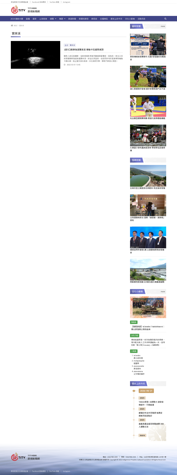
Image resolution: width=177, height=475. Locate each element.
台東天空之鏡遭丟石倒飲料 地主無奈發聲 (147, 188)
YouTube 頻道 (54, 2)
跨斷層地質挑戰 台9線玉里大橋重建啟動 (147, 281)
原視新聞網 (34, 11)
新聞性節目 (83, 18)
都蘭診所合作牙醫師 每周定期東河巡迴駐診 (150, 414)
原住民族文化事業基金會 (19, 2)
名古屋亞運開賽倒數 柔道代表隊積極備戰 (147, 118)
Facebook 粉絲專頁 (39, 2)
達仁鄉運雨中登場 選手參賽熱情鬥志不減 (147, 88)
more (142, 435)
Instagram (66, 2)
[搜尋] (165, 18)
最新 (34, 18)
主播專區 (104, 18)
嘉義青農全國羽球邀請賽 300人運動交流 (151, 425)
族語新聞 (72, 18)
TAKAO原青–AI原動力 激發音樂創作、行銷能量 (151, 403)
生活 (66, 45)
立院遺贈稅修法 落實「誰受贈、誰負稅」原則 (147, 219)
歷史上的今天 (116, 18)
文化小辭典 (130, 18)
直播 (28, 18)
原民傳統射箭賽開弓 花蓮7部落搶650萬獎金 (148, 58)
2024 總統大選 (16, 18)
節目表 (94, 18)
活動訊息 (141, 18)
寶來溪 (72, 45)
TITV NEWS (32, 8)
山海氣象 (43, 18)
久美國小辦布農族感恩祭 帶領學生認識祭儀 (147, 149)
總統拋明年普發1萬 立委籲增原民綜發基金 (147, 251)
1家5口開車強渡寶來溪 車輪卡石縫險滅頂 (84, 49)
